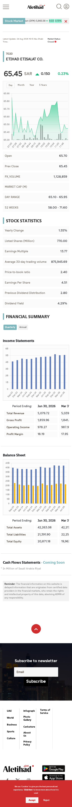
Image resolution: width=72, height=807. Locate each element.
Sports (10, 731)
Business (12, 724)
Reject (46, 800)
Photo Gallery (27, 718)
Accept (32, 800)
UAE (9, 710)
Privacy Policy (27, 743)
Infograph (29, 710)
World (10, 717)
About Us (27, 734)
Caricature (29, 726)
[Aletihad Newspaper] (36, 7)
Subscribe (36, 681)
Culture (11, 738)
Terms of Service (45, 711)
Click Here (28, 789)
